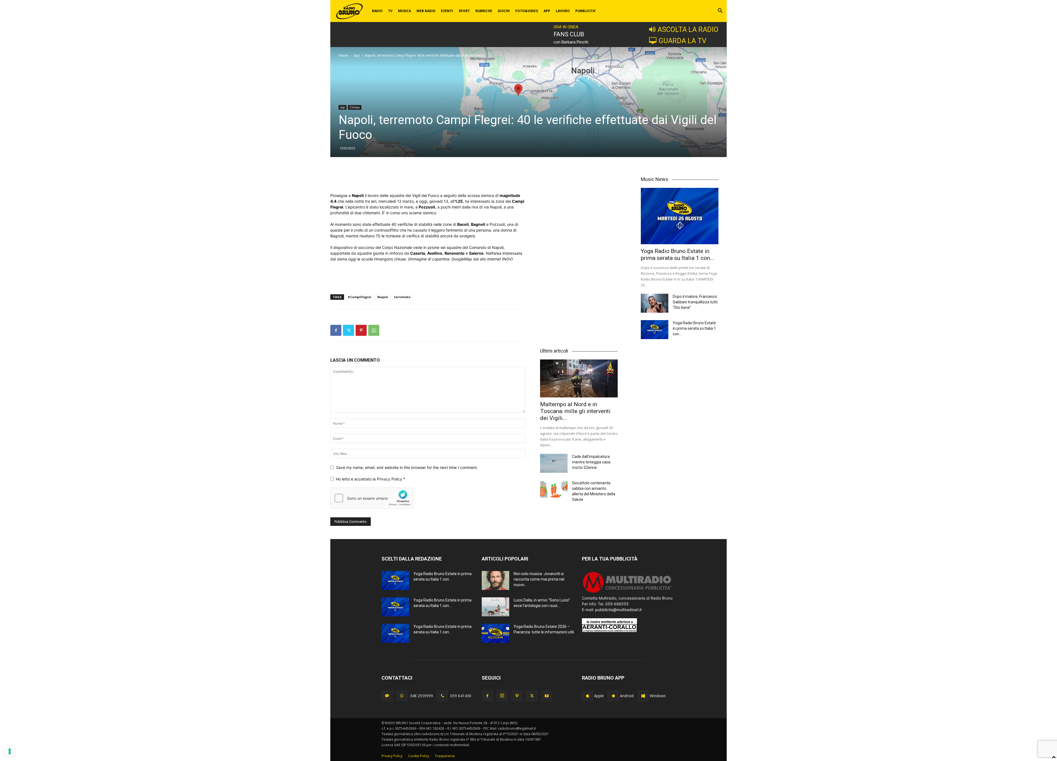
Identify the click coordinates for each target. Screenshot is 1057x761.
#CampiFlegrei (359, 297)
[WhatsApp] (373, 330)
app (356, 55)
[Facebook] (335, 330)
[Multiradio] (627, 592)
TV (390, 11)
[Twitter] (348, 330)
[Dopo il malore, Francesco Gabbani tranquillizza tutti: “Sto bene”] (654, 303)
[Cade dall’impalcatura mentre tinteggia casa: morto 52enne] (554, 463)
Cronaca (355, 107)
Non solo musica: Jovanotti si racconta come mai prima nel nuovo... (539, 579)
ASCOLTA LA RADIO (688, 29)
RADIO (377, 11)
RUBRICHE (483, 11)
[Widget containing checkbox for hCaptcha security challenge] (371, 498)
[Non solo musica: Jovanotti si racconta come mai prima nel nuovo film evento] (495, 580)
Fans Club (569, 34)
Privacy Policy (390, 479)
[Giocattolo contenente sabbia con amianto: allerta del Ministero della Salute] (554, 489)
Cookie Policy (418, 756)
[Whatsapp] (401, 695)
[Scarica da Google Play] (613, 695)
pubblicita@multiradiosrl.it (618, 609)
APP (547, 11)
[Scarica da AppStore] (587, 695)
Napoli (382, 297)
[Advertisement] (427, 178)
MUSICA (404, 11)
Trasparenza (445, 756)
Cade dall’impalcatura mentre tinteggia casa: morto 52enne (591, 462)
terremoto (402, 297)
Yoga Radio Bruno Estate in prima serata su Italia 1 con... (677, 254)
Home (343, 55)
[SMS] (387, 695)
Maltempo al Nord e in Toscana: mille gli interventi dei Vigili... (575, 411)
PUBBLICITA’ (585, 11)
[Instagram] (502, 695)
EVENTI (447, 11)
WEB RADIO (425, 11)
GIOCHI (504, 11)
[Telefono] (442, 695)
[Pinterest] (361, 330)
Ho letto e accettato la (370, 479)
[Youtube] (546, 696)
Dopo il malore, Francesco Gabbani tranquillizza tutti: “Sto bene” (695, 302)
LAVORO (563, 11)
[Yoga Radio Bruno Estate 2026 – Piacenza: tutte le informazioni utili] (495, 633)
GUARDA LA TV (682, 41)
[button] (720, 11)
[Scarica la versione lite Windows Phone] (643, 695)
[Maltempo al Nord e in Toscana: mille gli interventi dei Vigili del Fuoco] (579, 378)
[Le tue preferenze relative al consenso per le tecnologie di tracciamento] (9, 751)
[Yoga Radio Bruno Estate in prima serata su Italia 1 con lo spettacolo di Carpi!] (679, 216)
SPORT (464, 11)
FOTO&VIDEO (526, 11)
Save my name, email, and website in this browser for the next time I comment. (407, 467)
